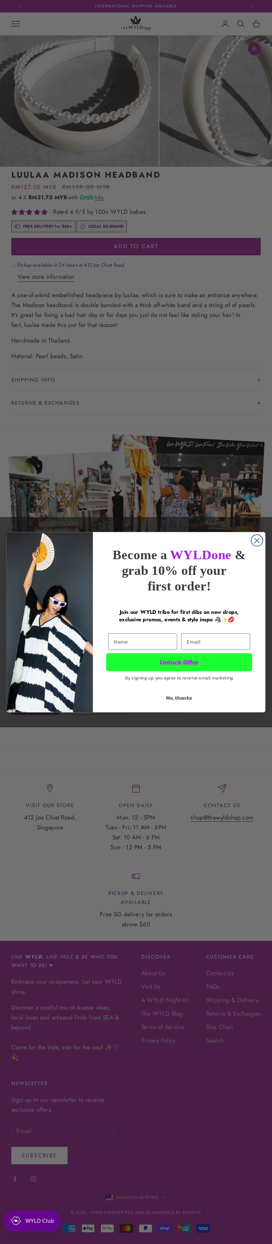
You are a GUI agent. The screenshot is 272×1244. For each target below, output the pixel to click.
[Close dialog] (257, 540)
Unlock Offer (179, 662)
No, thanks (179, 697)
